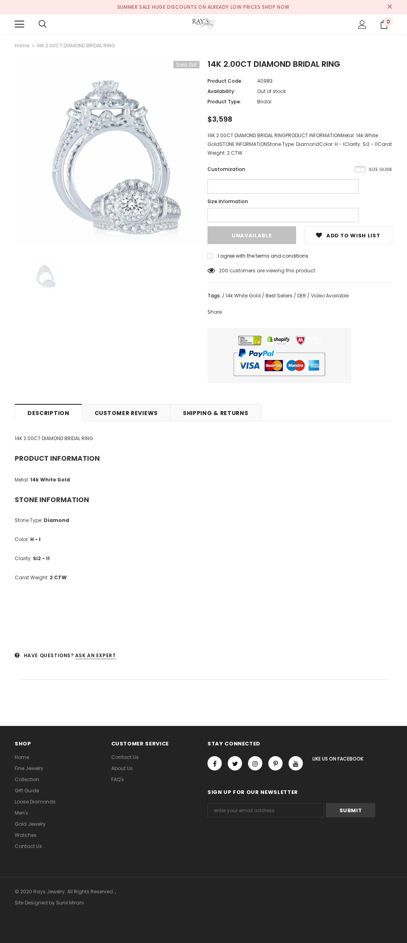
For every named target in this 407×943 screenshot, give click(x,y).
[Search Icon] (43, 24)
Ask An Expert (95, 655)
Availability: (221, 91)
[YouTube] (296, 763)
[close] (389, 7)
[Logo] (203, 24)
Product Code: (224, 81)
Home (22, 45)
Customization (226, 169)
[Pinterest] (275, 763)
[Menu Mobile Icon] (19, 24)
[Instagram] (255, 763)
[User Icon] (362, 24)
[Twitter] (235, 763)
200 (223, 270)
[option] (107, 153)
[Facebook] (214, 763)
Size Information (227, 201)
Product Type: (224, 101)
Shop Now (276, 7)
